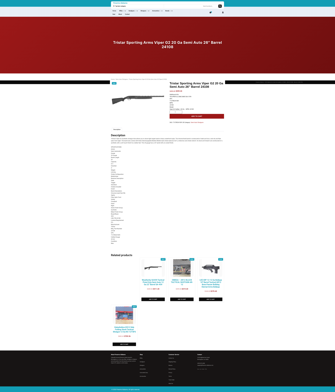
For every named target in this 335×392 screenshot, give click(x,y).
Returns (170, 365)
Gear (114, 14)
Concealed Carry (144, 372)
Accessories (143, 376)
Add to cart (196, 116)
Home (114, 11)
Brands (167, 11)
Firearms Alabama (120, 3)
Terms (170, 376)
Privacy (170, 372)
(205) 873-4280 (201, 363)
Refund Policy (172, 369)
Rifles (121, 11)
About (120, 14)
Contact (127, 14)
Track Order (171, 379)
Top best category (120, 6)
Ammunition (155, 11)
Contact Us (171, 358)
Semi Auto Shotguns (122, 79)
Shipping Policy (172, 361)
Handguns (132, 11)
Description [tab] (116, 129)
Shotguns (143, 11)
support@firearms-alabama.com (205, 365)
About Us (171, 383)
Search (220, 6)
